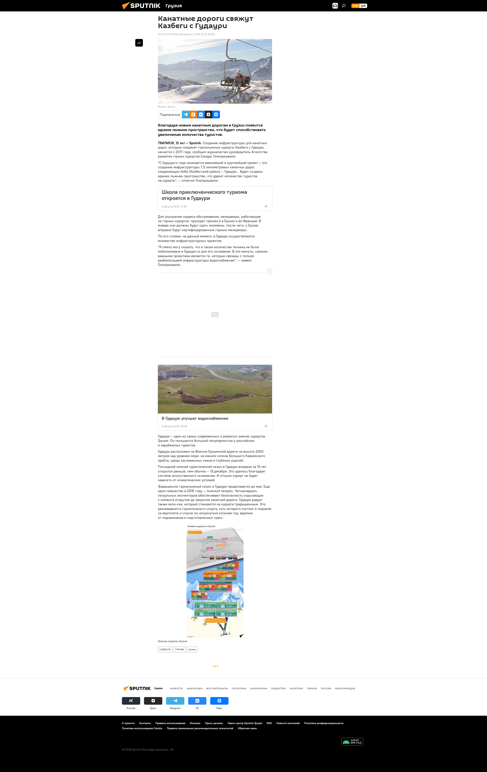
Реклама (195, 723)
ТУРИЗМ (179, 649)
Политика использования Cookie (142, 728)
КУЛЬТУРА (296, 688)
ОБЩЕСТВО (278, 688)
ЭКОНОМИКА (258, 688)
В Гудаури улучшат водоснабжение (195, 418)
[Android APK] (352, 742)
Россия (326, 688)
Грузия (192, 649)
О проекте (128, 723)
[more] (266, 206)
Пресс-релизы (214, 723)
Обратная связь (247, 728)
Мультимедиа (345, 688)
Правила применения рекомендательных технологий (200, 728)
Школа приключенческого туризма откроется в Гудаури (204, 195)
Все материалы (217, 688)
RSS (269, 723)
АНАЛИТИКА (195, 688)
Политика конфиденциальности (323, 723)
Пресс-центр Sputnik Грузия (245, 723)
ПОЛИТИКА (239, 688)
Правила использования (170, 723)
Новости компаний (288, 723)
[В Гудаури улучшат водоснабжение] (215, 389)
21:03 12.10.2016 (167, 34)
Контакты (145, 723)
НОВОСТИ (165, 649)
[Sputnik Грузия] (143, 10)
